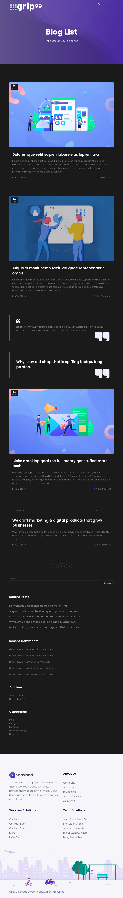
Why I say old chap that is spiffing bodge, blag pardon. (42, 622)
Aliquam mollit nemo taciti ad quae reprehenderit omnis (43, 611)
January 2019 (16, 695)
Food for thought (18, 730)
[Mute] (101, 510)
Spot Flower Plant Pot (75, 819)
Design (13, 723)
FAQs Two (15, 837)
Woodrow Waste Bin (39, 661)
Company (69, 782)
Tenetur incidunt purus (40, 649)
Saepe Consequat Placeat (43, 674)
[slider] (108, 510)
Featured (14, 726)
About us (68, 787)
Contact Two (17, 823)
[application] (61, 510)
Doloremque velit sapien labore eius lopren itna (38, 605)
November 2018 (17, 699)
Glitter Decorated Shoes (41, 668)
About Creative (72, 796)
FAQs (12, 832)
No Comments (103, 177)
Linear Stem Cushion (75, 832)
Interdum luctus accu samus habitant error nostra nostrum (45, 616)
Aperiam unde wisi (73, 828)
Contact (14, 819)
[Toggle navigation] (112, 7)
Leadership (69, 791)
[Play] (13, 510)
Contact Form (17, 828)
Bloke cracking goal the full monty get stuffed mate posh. (44, 627)
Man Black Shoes (73, 823)
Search (13, 578)
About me (69, 800)
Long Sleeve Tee (72, 837)
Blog (11, 719)
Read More (18, 177)
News (12, 734)
